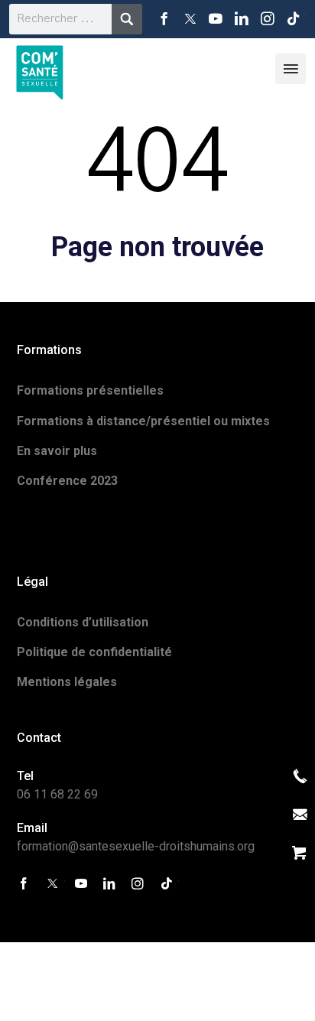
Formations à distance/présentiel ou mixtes (143, 421)
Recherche (127, 19)
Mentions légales (67, 682)
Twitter (190, 19)
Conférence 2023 (67, 480)
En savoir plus (57, 451)
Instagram (268, 19)
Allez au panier (299, 852)
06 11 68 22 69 (57, 794)
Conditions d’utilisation (82, 622)
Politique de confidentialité (94, 652)
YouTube (216, 19)
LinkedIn (242, 19)
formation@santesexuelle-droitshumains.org (136, 846)
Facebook (164, 19)
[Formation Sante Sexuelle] (39, 68)
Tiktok (293, 19)
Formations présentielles (90, 390)
